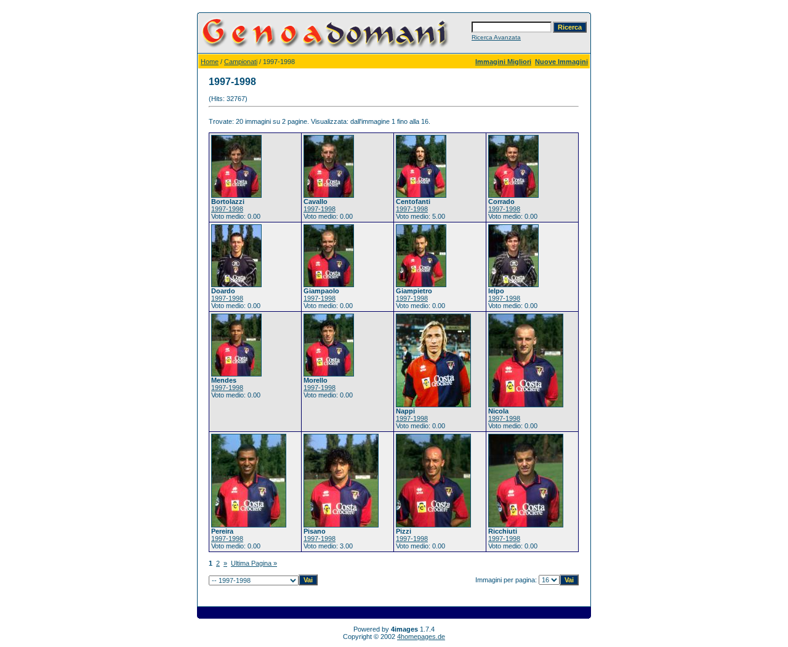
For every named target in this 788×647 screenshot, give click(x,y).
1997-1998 (227, 209)
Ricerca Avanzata (496, 37)
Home (210, 61)
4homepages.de (421, 636)
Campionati (240, 61)
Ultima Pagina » (254, 563)
